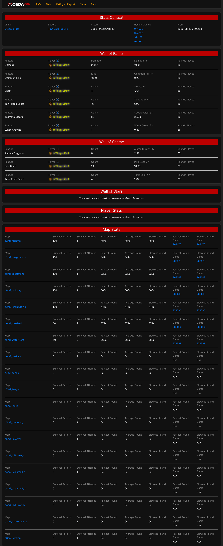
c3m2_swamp (13, 537)
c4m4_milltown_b (15, 504)
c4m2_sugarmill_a (15, 471)
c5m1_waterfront (14, 339)
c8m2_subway (13, 290)
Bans (93, 4)
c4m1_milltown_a (14, 455)
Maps (83, 4)
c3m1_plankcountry (16, 521)
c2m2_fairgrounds (15, 257)
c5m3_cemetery (14, 422)
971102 (138, 41)
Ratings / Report (65, 4)
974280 (138, 33)
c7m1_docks (12, 372)
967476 (177, 244)
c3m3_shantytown (15, 306)
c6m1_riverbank (14, 323)
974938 (138, 28)
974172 (138, 37)
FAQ (38, 4)
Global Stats (12, 28)
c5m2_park (11, 405)
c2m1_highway (13, 240)
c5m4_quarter (13, 438)
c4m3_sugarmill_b (15, 488)
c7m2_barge (12, 389)
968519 (177, 277)
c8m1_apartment (14, 273)
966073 (177, 326)
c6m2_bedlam (13, 356)
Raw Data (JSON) (58, 28)
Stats (48, 4)
